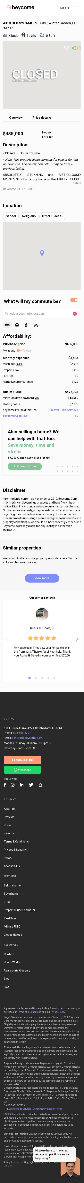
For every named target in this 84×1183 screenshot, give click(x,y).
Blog (6, 978)
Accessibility (12, 866)
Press (7, 825)
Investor (9, 833)
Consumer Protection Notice (47, 1109)
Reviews (9, 817)
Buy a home (11, 893)
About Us (9, 808)
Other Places (52, 216)
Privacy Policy (58, 1012)
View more (42, 578)
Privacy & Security (15, 849)
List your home (25, 466)
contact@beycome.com (27, 737)
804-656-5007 (22, 732)
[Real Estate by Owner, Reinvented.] (20, 9)
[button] (42, 253)
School (11, 216)
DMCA (8, 857)
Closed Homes (13, 934)
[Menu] (75, 8)
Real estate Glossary (17, 970)
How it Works (12, 962)
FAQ (6, 986)
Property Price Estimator (19, 910)
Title (7, 901)
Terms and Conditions (29, 1012)
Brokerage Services (21, 1109)
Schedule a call (22, 760)
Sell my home (12, 885)
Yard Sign (10, 918)
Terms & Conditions (16, 841)
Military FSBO (12, 926)
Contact (9, 954)
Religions (29, 216)
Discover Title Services (63, 410)
